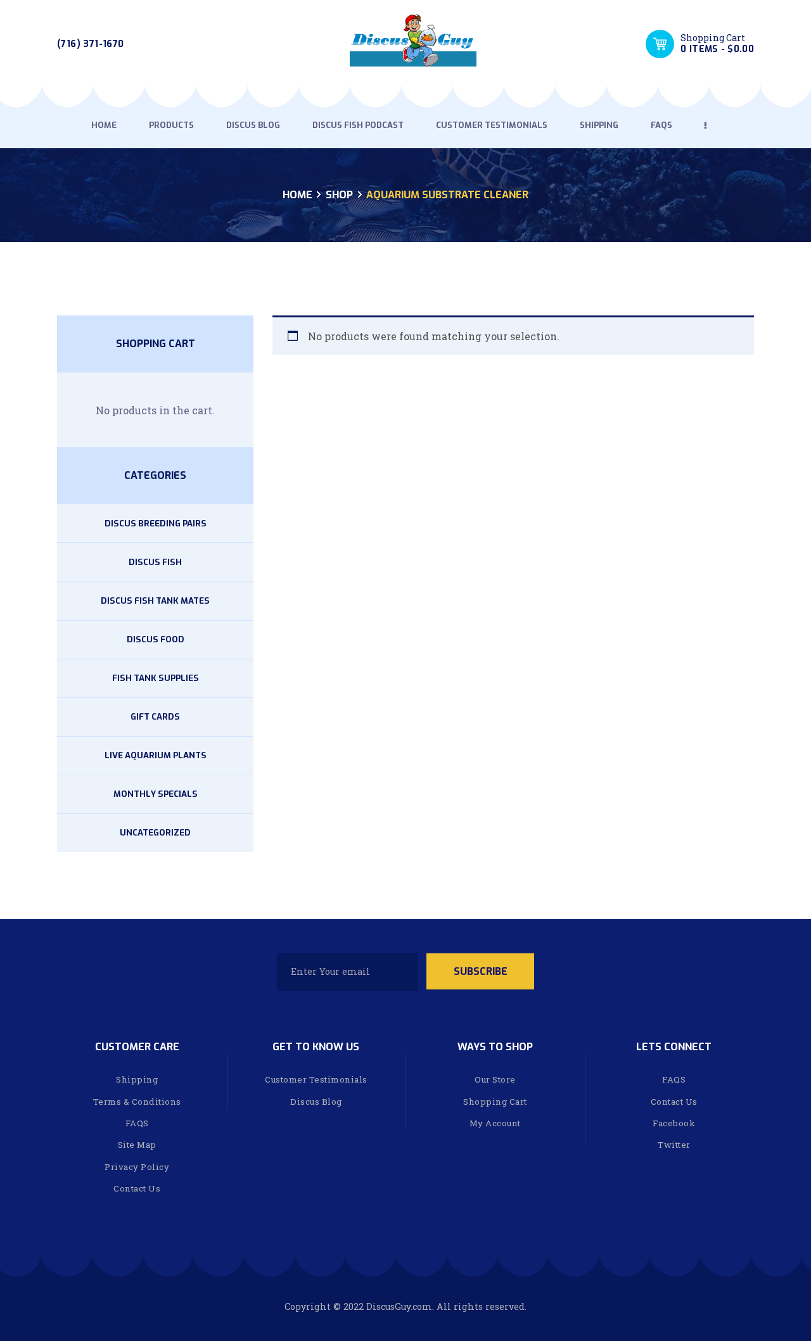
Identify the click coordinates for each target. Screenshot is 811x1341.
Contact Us (136, 1188)
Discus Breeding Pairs (156, 523)
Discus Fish (155, 562)
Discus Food (155, 639)
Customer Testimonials (316, 1079)
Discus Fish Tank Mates (155, 600)
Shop (339, 194)
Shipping (137, 1079)
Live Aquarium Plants (156, 755)
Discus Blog (316, 1101)
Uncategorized (155, 832)
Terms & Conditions (137, 1101)
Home (297, 195)
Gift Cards (155, 716)
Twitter (674, 1144)
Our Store (495, 1079)
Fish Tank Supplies (155, 678)
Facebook (674, 1123)
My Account (495, 1123)
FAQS (137, 1123)
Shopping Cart (495, 1101)
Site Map (137, 1144)
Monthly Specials (155, 794)
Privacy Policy (137, 1167)
